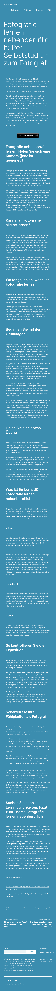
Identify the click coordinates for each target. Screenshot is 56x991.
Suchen (6, 948)
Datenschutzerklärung (47, 952)
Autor (9, 910)
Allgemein (47, 908)
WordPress (20, 984)
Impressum (43, 948)
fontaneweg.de (11, 4)
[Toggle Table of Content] (35, 135)
